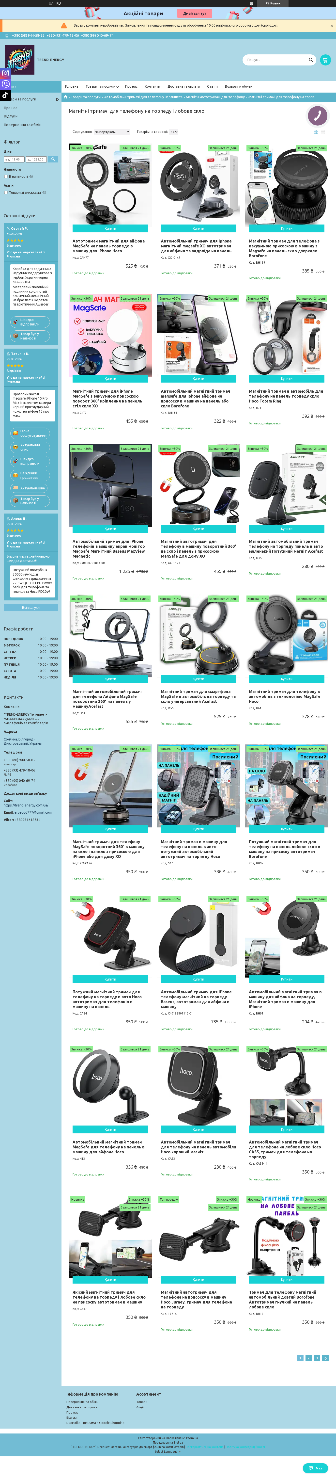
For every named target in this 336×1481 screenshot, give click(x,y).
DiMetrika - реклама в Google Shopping (95, 1422)
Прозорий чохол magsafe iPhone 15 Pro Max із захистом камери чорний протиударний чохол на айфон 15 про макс (32, 405)
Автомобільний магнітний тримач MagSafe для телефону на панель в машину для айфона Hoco (109, 1147)
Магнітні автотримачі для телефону (215, 97)
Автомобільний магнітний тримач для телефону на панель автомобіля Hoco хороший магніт (198, 1147)
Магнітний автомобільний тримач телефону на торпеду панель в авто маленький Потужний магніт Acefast (286, 546)
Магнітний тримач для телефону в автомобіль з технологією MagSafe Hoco (285, 696)
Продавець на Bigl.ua (168, 1442)
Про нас (131, 86)
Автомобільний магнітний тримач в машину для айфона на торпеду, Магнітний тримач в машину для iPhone (285, 999)
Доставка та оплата (184, 86)
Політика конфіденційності (245, 1447)
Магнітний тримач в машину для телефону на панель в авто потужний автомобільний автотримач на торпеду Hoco (194, 849)
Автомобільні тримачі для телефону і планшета (143, 97)
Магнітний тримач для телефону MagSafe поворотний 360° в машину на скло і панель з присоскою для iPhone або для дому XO (109, 849)
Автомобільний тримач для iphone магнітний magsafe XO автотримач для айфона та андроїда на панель (196, 246)
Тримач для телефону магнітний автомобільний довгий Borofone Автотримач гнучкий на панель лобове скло (282, 1299)
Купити (110, 228)
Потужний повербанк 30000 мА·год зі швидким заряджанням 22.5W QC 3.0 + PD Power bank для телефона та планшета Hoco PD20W (32, 581)
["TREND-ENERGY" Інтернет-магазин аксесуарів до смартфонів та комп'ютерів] (19, 60)
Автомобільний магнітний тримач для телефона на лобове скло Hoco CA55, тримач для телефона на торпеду (285, 1149)
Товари (141, 1401)
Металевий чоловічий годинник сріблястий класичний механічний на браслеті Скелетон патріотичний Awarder (31, 295)
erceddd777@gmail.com (33, 812)
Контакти (152, 86)
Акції (140, 1407)
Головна (71, 86)
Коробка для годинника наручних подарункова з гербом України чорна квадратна (32, 275)
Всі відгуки (31, 608)
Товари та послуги (100, 86)
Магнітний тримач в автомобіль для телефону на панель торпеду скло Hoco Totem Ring (286, 396)
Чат (319, 1468)
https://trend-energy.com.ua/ (26, 805)
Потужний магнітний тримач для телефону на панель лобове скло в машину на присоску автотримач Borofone (284, 849)
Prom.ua (192, 1438)
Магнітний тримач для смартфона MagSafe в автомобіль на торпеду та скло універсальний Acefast (198, 696)
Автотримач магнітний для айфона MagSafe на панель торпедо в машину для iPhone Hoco (109, 246)
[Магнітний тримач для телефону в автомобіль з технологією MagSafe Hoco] (286, 635)
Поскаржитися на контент (205, 1447)
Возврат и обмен (238, 86)
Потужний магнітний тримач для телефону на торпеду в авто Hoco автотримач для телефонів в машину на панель (107, 999)
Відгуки (10, 116)
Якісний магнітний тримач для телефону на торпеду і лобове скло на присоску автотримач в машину (109, 1297)
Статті (212, 86)
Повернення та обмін (22, 125)
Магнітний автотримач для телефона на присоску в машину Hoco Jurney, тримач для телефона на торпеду (196, 1299)
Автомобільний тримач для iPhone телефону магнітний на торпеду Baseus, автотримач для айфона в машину (196, 999)
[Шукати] (310, 59)
